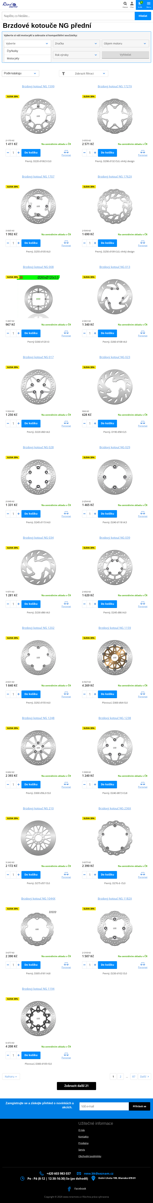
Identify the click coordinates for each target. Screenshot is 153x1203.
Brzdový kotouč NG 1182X (115, 898)
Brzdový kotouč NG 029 (114, 447)
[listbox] (27, 54)
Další (143, 1076)
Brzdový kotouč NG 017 (38, 357)
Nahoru (10, 1076)
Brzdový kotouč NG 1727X (115, 86)
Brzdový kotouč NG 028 (38, 447)
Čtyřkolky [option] (12, 51)
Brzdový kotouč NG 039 (114, 537)
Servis (81, 1149)
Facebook (80, 1188)
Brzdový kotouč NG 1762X (115, 176)
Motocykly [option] (13, 58)
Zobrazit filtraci (84, 73)
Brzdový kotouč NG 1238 (115, 718)
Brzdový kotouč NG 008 (38, 267)
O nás (81, 1130)
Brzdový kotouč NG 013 (114, 267)
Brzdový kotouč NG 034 (38, 537)
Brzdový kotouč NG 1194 (38, 989)
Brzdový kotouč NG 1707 (38, 176)
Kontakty (83, 1136)
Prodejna (83, 1143)
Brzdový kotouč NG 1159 (115, 628)
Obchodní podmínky (89, 1156)
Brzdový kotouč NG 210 (38, 808)
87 (133, 1076)
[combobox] (27, 43)
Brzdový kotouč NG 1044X (38, 898)
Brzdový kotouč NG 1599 (38, 86)
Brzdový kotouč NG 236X (115, 808)
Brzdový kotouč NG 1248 (38, 718)
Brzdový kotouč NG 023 (114, 357)
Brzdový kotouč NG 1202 (38, 628)
